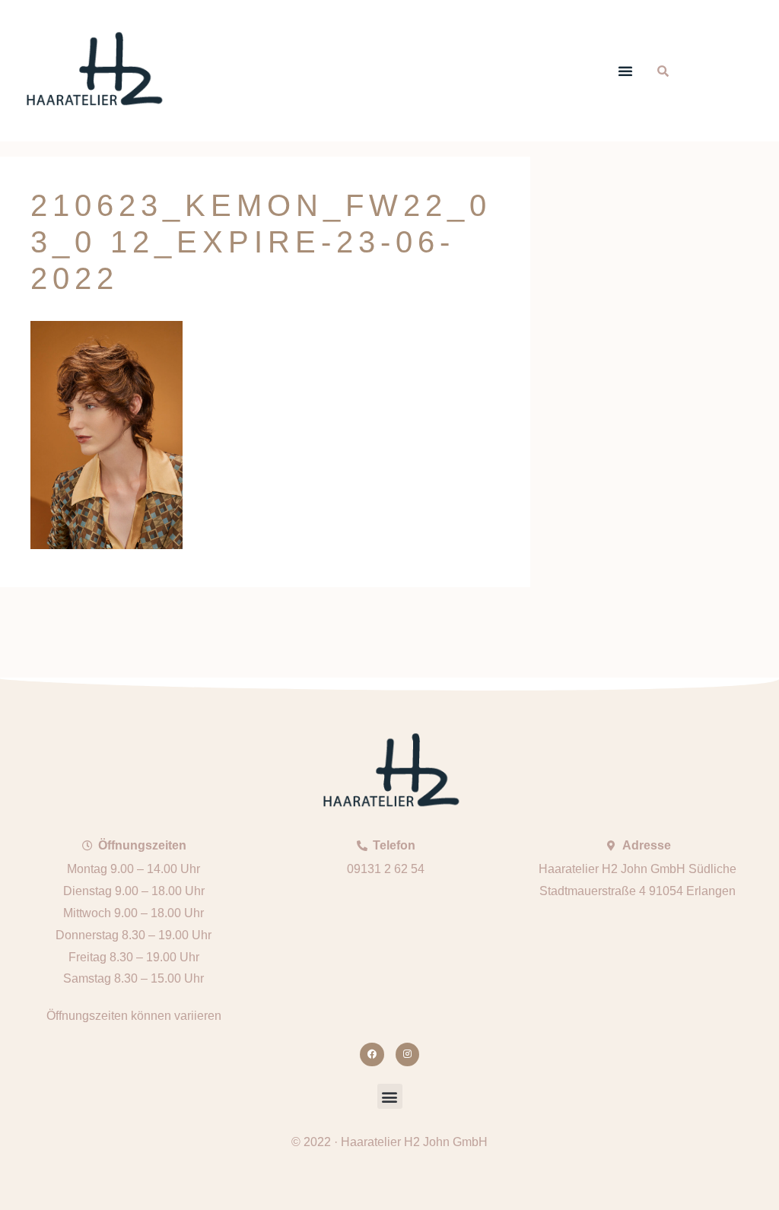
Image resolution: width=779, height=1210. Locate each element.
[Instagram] (407, 1054)
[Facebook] (371, 1054)
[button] (625, 70)
